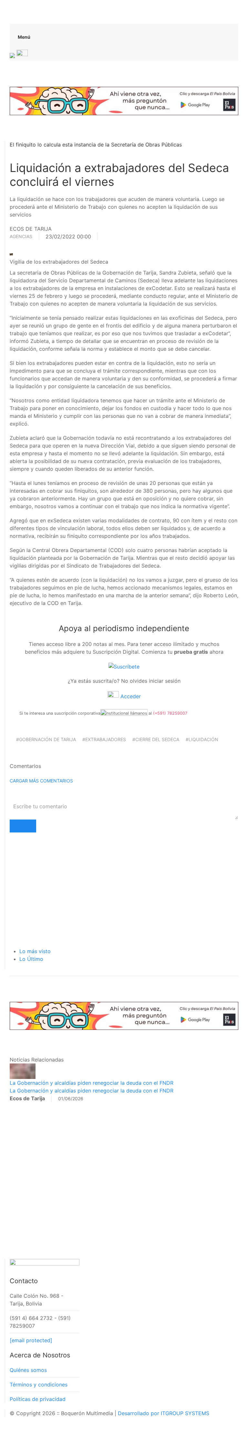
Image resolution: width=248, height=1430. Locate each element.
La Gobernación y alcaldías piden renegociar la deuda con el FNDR (91, 1083)
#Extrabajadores (104, 739)
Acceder (130, 696)
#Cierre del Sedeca (155, 739)
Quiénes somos (28, 1370)
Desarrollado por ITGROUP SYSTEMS (163, 1413)
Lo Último (31, 959)
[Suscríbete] (124, 666)
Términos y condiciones (38, 1384)
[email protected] (31, 1340)
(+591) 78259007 (170, 713)
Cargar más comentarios (41, 780)
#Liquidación (202, 739)
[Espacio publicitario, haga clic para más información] (124, 100)
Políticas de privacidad (38, 1399)
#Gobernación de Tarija (46, 739)
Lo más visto (35, 951)
